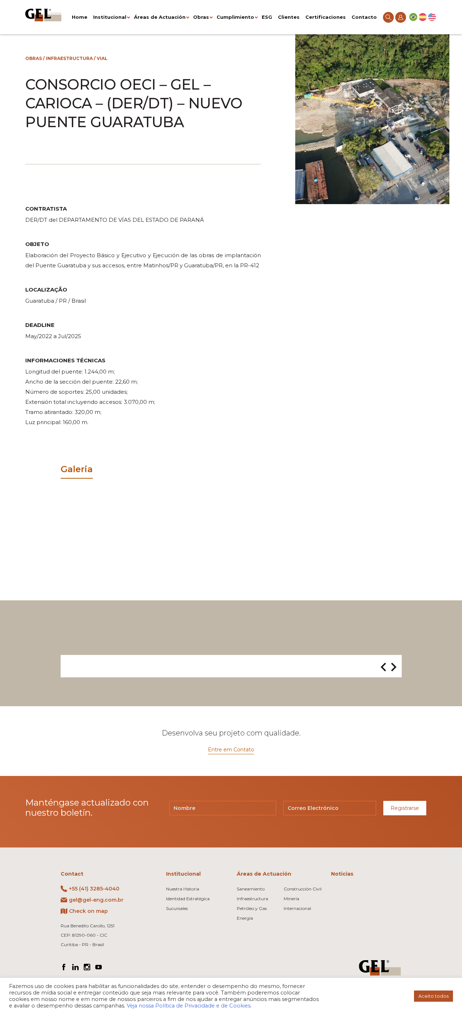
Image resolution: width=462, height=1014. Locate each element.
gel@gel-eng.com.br (96, 900)
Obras (201, 17)
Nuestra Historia (182, 889)
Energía (245, 918)
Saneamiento (251, 889)
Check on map (88, 911)
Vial (102, 58)
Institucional (109, 17)
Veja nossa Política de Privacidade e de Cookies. (189, 1005)
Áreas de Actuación (160, 17)
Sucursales (177, 908)
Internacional (297, 908)
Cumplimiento (235, 17)
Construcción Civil (303, 889)
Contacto (364, 17)
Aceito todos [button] (433, 996)
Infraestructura (69, 58)
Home (79, 17)
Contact (72, 874)
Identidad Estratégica (188, 898)
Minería (291, 898)
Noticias (342, 874)
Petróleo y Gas (252, 908)
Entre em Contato (231, 749)
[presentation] (383, 667)
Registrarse (405, 808)
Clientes (289, 17)
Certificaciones (325, 17)
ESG (267, 17)
